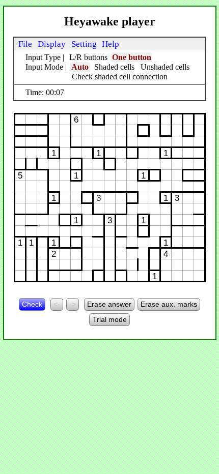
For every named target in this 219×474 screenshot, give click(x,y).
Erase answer (109, 304)
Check (32, 304)
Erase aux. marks (169, 304)
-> (72, 304)
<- (56, 304)
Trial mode (110, 319)
